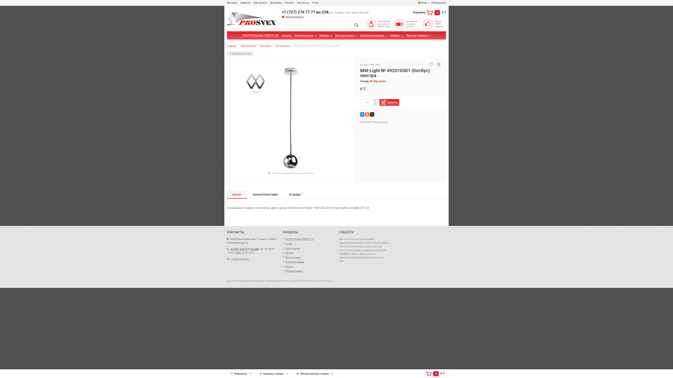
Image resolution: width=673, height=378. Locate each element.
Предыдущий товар (241, 53)
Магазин (232, 2)
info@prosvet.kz (295, 16)
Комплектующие (372, 35)
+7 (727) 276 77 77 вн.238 (305, 12)
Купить (392, 102)
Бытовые (265, 45)
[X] (372, 114)
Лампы (324, 35)
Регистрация (438, 2)
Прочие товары (417, 35)
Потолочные (282, 45)
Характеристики (265, 194)
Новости (245, 2)
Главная (231, 45)
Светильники (303, 35)
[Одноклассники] (367, 114)
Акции (286, 35)
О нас (315, 2)
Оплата (289, 2)
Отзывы (295, 194)
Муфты (395, 35)
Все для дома (344, 35)
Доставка (276, 2)
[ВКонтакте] (362, 114)
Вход (424, 2)
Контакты (303, 2)
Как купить (260, 2)
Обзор (236, 194)
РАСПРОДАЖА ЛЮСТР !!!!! (261, 35)
